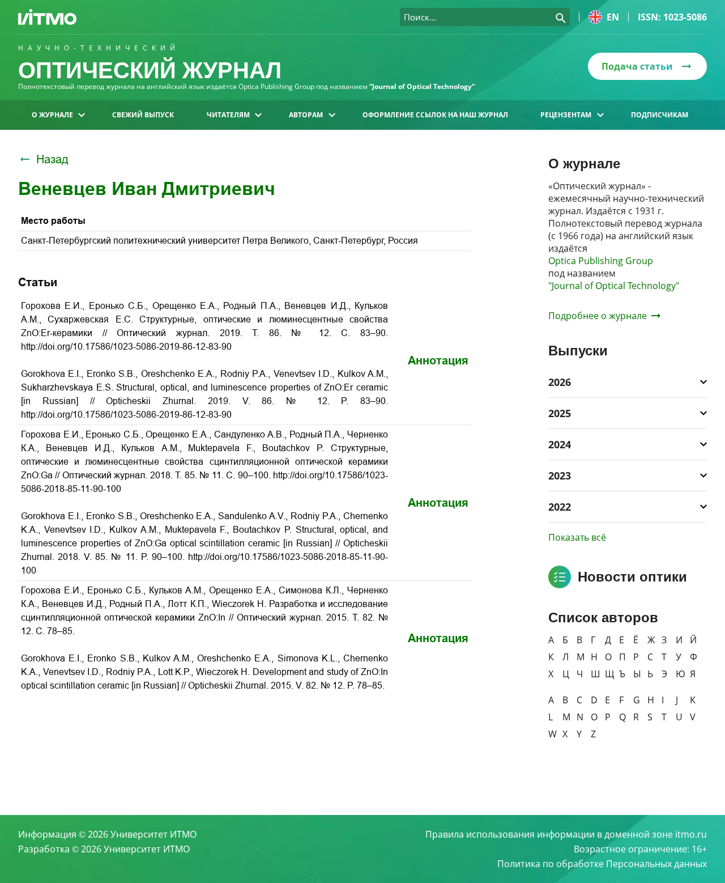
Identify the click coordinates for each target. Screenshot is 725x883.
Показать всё (577, 537)
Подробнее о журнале (597, 315)
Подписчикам (659, 115)
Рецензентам (565, 115)
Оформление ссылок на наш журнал (435, 115)
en (613, 17)
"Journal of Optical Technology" (613, 285)
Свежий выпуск (143, 115)
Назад (52, 159)
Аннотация (438, 360)
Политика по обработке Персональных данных (602, 863)
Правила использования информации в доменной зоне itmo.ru (566, 834)
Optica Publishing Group (600, 260)
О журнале (52, 115)
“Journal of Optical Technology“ (422, 86)
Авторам (306, 115)
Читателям (228, 115)
